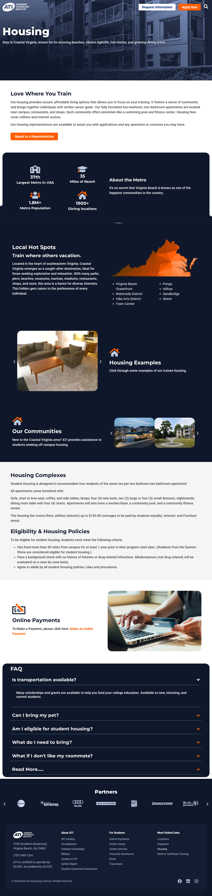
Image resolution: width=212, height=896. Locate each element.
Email (112, 859)
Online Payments (119, 839)
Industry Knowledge (72, 849)
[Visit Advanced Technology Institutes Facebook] (180, 881)
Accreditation (69, 844)
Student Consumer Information (79, 868)
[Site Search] (206, 6)
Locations (163, 839)
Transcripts (115, 863)
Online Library (117, 844)
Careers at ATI (69, 859)
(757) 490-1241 (23, 855)
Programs (163, 844)
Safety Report (69, 863)
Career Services (118, 849)
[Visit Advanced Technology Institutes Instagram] (196, 881)
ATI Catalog (68, 839)
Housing (162, 849)
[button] (14, 361)
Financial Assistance (121, 854)
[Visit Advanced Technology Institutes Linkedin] (188, 881)
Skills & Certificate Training (173, 854)
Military (65, 854)
